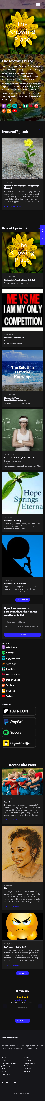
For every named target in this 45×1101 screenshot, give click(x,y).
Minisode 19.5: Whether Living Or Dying (19, 280)
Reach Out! (27, 1069)
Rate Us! (26, 1066)
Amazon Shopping (29, 1063)
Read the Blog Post (13, 820)
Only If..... (8, 801)
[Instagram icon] (11, 1082)
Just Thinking (6, 1066)
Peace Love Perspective (9, 1063)
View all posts (22, 973)
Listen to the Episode (13, 206)
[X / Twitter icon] (3, 1082)
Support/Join (28, 1071)
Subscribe (22, 635)
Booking (26, 1057)
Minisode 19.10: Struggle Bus (15, 583)
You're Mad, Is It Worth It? (15, 947)
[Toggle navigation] (38, 5)
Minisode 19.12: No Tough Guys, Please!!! (19, 458)
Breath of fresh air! (22, 1000)
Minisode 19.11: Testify (12, 520)
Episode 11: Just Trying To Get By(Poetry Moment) (21, 186)
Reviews (4, 1071)
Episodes (4, 1057)
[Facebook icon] (7, 1082)
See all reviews (22, 1021)
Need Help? (27, 1060)
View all (38, 228)
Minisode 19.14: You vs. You (14, 337)
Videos (4, 1060)
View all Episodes (22, 600)
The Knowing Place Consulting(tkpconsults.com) (15, 399)
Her (5, 888)
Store (3, 1069)
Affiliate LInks (6, 1074)
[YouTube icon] (15, 1082)
